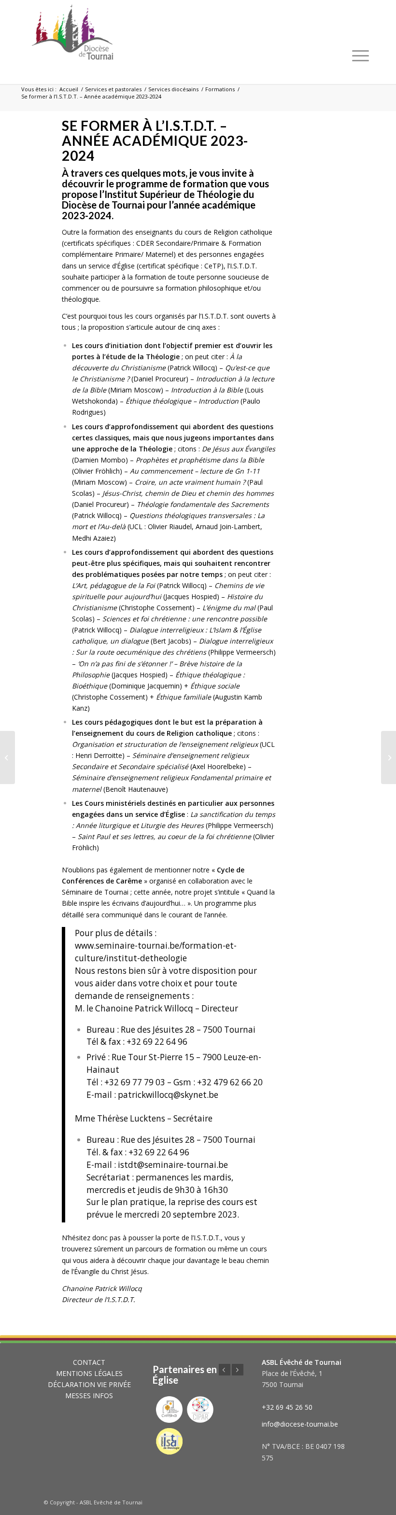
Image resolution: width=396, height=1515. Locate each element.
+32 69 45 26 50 (287, 1407)
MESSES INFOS (89, 1395)
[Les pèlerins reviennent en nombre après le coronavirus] (388, 757)
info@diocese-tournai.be (300, 1424)
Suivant (237, 1369)
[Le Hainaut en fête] (7, 757)
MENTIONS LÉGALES (89, 1373)
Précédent (224, 1369)
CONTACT (89, 1362)
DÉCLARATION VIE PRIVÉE (89, 1384)
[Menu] (360, 55)
